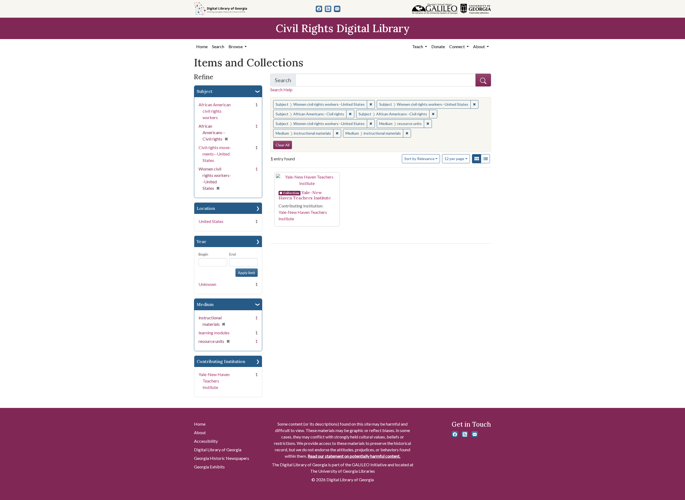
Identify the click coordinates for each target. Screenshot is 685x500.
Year (201, 241)
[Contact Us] (337, 9)
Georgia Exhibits (209, 466)
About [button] (479, 46)
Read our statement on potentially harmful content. (354, 456)
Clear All (283, 145)
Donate (438, 46)
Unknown (207, 284)
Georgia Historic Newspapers (221, 458)
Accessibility (206, 441)
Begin (203, 254)
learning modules (214, 332)
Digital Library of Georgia (217, 449)
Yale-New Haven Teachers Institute (214, 381)
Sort (419, 158)
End (232, 254)
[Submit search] (483, 80)
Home (202, 46)
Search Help (281, 89)
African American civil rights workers (215, 111)
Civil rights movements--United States (215, 154)
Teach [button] (418, 46)
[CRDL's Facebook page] (319, 9)
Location (206, 208)
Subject (204, 91)
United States (211, 221)
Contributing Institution (221, 361)
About (200, 432)
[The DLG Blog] (328, 9)
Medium (205, 304)
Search (218, 46)
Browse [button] (236, 46)
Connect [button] (457, 46)
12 (454, 158)
